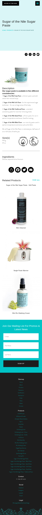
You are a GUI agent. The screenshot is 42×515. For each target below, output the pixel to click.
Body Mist (21, 424)
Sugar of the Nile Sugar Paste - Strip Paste (21, 469)
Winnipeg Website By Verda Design (21, 503)
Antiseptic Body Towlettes (21, 419)
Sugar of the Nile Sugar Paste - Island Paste (21, 464)
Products (10, 30)
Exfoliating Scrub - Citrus (21, 432)
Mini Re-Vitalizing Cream (21, 443)
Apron (21, 422)
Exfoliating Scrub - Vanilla (21, 435)
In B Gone (21, 437)
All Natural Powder (21, 416)
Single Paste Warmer (21, 448)
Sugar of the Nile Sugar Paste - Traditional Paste (21, 472)
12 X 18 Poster (21, 414)
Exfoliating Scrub (21, 429)
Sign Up (21, 363)
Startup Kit (21, 456)
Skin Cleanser (21, 451)
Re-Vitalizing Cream (21, 445)
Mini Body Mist (21, 440)
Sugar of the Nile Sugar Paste (21, 459)
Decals (21, 427)
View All (36, 180)
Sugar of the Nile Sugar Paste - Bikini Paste (21, 461)
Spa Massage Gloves (21, 453)
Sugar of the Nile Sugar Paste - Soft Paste (21, 466)
